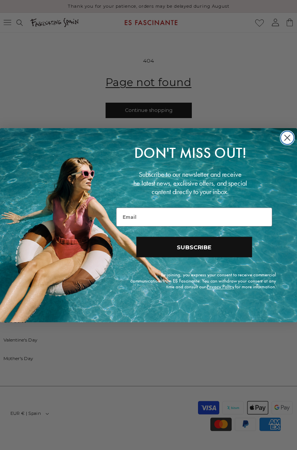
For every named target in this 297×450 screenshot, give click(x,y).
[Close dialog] (287, 137)
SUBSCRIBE (194, 246)
